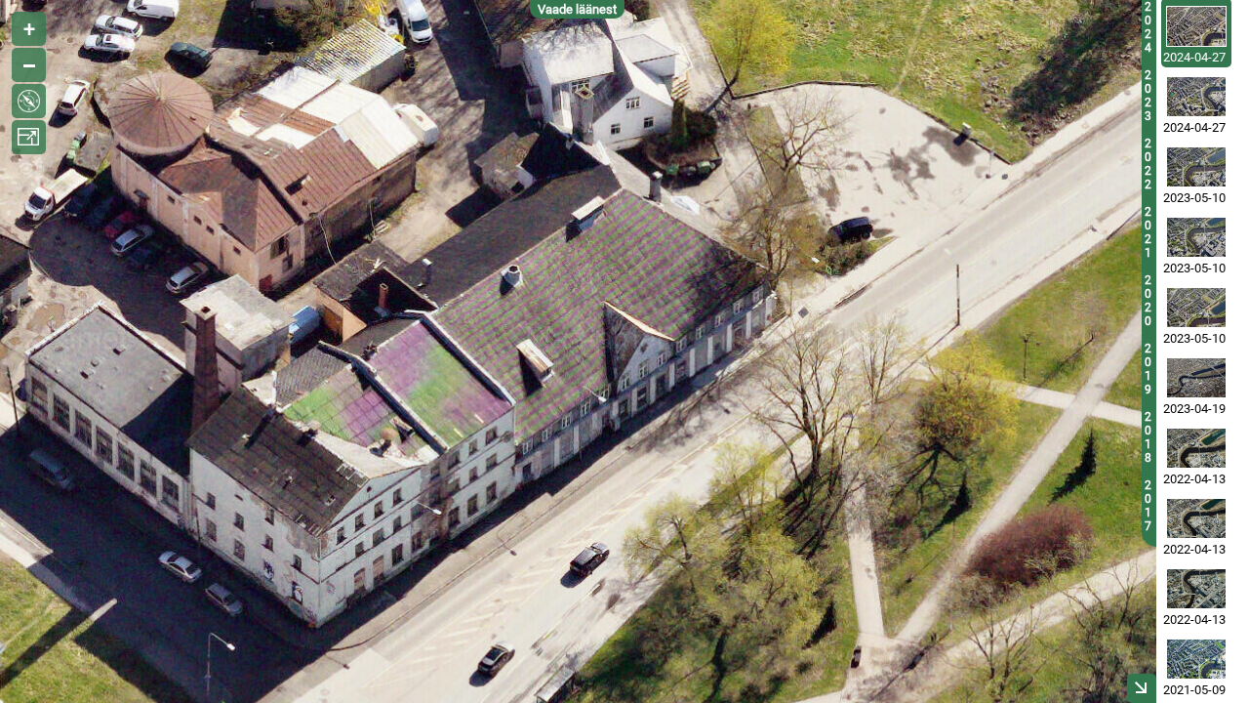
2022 (1148, 164)
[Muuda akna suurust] (29, 137)
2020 (1148, 300)
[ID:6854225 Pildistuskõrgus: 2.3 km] (1196, 377)
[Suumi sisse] (29, 29)
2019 (1148, 369)
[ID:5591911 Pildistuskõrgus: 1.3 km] (1196, 588)
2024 (1148, 27)
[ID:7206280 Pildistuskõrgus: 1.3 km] (1196, 307)
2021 (1148, 232)
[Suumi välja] (29, 65)
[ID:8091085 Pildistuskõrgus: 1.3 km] (1196, 96)
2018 (1148, 437)
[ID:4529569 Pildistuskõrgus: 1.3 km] (1196, 659)
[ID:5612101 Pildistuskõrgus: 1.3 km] (1196, 518)
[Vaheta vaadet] (29, 101)
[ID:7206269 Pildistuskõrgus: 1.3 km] (1196, 237)
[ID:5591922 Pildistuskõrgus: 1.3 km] (1196, 448)
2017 (1148, 505)
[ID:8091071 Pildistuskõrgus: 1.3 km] (1196, 26)
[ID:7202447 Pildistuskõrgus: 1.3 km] (1196, 166)
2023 (1148, 95)
